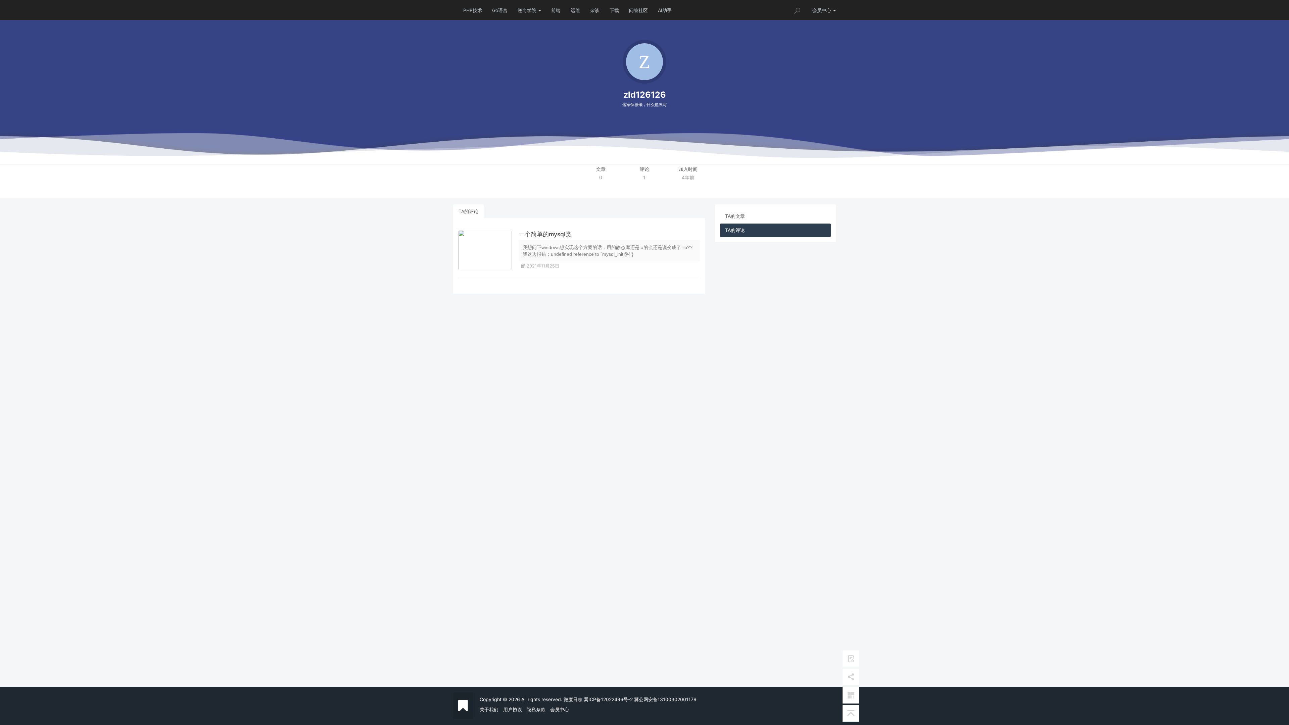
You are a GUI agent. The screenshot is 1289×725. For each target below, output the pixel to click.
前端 (556, 10)
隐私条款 (536, 709)
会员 (821, 10)
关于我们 (489, 709)
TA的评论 (468, 211)
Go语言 (500, 10)
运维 (575, 10)
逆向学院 (528, 10)
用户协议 (512, 709)
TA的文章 (735, 216)
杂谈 (595, 10)
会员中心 (559, 709)
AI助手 (665, 10)
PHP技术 (472, 10)
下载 (614, 10)
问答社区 (638, 10)
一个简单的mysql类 (545, 234)
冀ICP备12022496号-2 (608, 699)
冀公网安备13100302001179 (665, 699)
